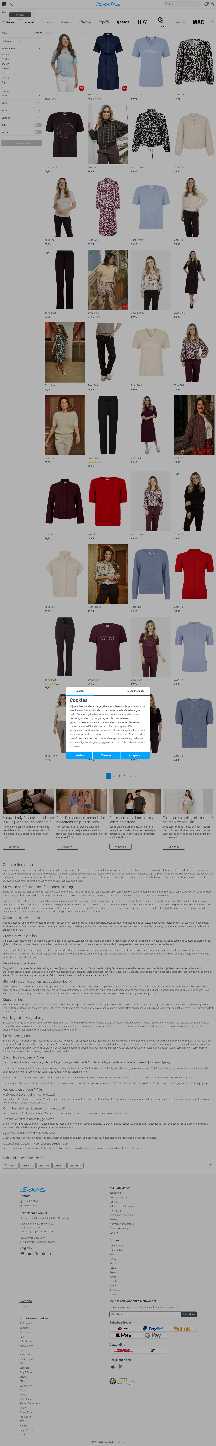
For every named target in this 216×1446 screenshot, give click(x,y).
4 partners (119, 714)
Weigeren (106, 755)
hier (85, 738)
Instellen (79, 755)
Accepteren (135, 755)
